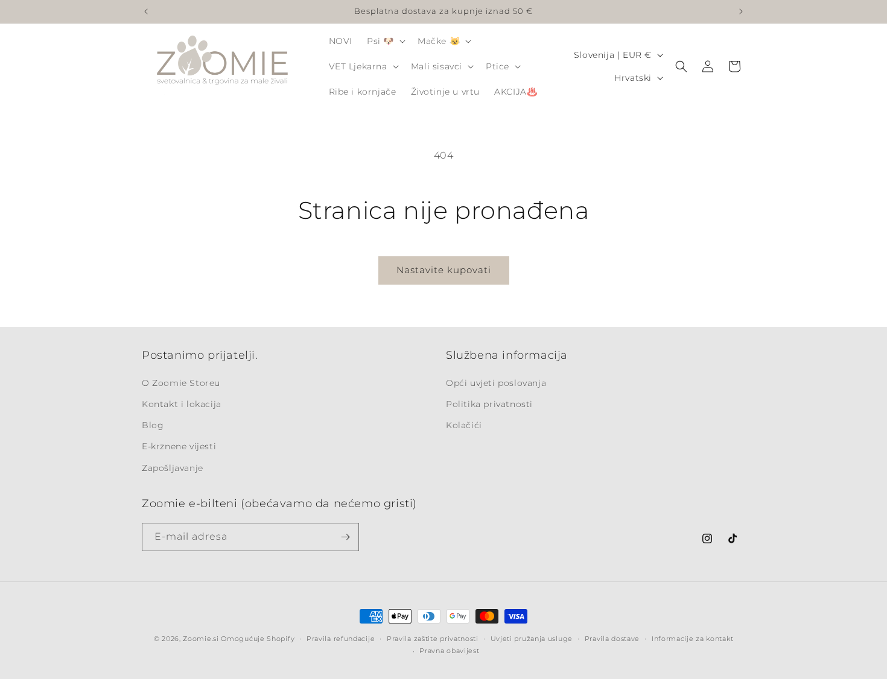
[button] (385, 41)
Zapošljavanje (172, 468)
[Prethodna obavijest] (146, 11)
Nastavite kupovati (443, 270)
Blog (153, 425)
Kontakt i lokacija (181, 404)
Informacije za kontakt (692, 638)
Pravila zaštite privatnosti (432, 638)
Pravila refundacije (341, 638)
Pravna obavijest (449, 650)
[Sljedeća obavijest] (741, 11)
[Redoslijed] (345, 537)
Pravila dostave (612, 638)
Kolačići (464, 425)
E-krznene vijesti (179, 446)
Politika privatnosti (489, 404)
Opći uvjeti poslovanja (496, 382)
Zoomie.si (200, 638)
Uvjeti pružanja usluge (532, 638)
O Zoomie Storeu (181, 382)
